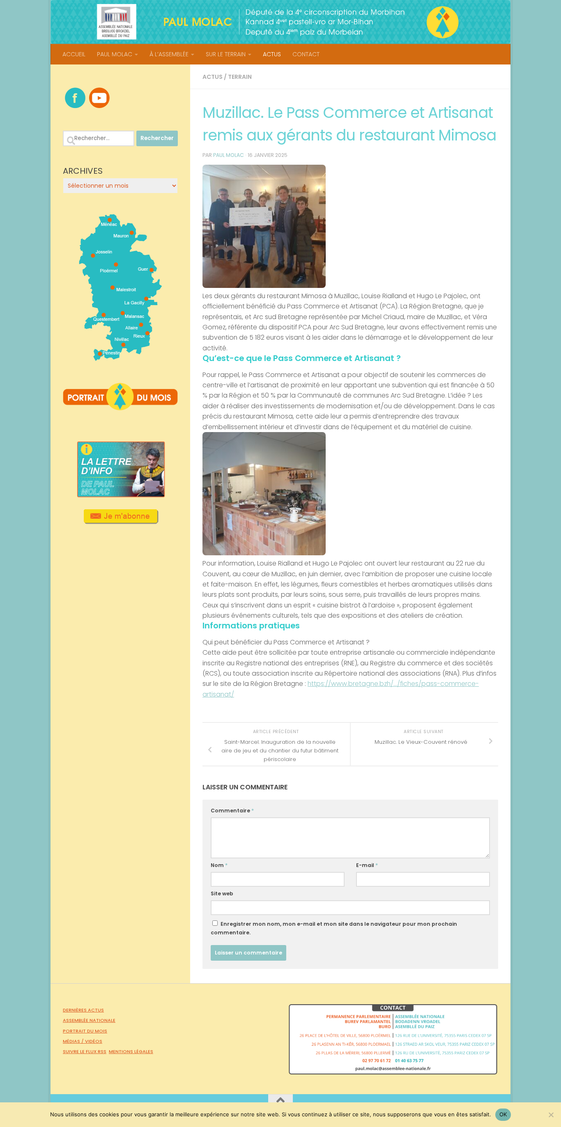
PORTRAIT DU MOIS (85, 1031)
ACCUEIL (73, 54)
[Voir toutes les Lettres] (120, 494)
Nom (219, 865)
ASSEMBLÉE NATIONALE (89, 1020)
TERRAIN (240, 77)
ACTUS (272, 54)
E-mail (367, 865)
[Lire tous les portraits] (120, 407)
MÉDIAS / (74, 1041)
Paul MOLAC (228, 155)
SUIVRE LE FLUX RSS (84, 1051)
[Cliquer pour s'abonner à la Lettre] (120, 521)
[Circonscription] (120, 357)
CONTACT (306, 54)
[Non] (551, 1115)
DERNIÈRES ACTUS (83, 1010)
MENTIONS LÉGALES (131, 1051)
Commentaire (232, 810)
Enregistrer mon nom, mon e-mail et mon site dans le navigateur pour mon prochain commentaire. (334, 928)
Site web (222, 893)
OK (503, 1114)
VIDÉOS (93, 1041)
